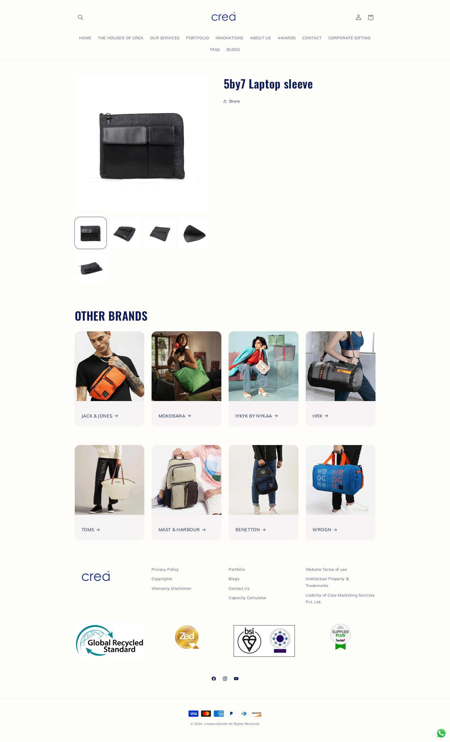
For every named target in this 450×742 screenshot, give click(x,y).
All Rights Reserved (244, 724)
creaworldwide (216, 724)
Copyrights (162, 578)
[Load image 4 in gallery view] (194, 233)
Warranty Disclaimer (171, 588)
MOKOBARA (172, 415)
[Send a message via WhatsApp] (441, 733)
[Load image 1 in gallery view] (91, 233)
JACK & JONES (97, 415)
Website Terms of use (326, 569)
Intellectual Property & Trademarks (327, 582)
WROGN (321, 529)
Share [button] (234, 101)
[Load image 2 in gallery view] (125, 233)
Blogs (234, 578)
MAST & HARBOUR (179, 529)
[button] (81, 17)
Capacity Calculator (248, 597)
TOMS (88, 529)
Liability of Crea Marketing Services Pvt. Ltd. (340, 598)
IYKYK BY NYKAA (253, 415)
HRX (317, 415)
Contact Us (239, 588)
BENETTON (247, 529)
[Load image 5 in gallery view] (91, 267)
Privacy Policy (165, 569)
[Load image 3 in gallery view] (160, 233)
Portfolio (237, 569)
